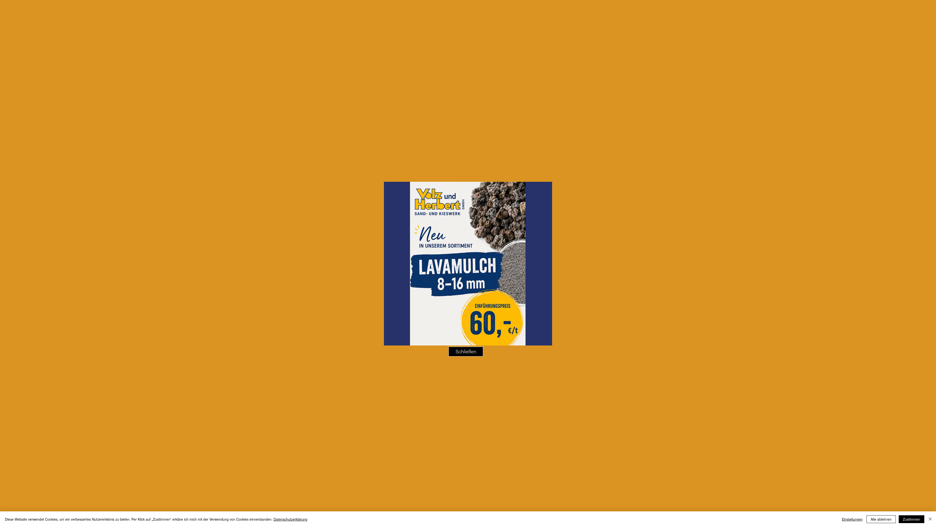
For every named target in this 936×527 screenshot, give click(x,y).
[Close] (930, 519)
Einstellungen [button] (852, 519)
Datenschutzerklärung (290, 519)
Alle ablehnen (881, 519)
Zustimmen (911, 519)
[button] (465, 351)
